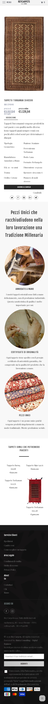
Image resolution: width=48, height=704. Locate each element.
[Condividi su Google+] (29, 198)
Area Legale (9, 555)
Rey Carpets (16, 637)
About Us (6, 577)
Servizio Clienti (10, 535)
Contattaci (6, 585)
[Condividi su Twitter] (11, 198)
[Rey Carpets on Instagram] (13, 611)
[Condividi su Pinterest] (23, 198)
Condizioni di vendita (12, 561)
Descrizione (11, 118)
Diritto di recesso (11, 565)
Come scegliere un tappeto (15, 549)
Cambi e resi (9, 545)
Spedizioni (8, 541)
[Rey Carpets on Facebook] (7, 611)
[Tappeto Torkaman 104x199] (24, 53)
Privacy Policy (10, 570)
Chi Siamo (6, 591)
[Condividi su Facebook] (17, 198)
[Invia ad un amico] (35, 198)
